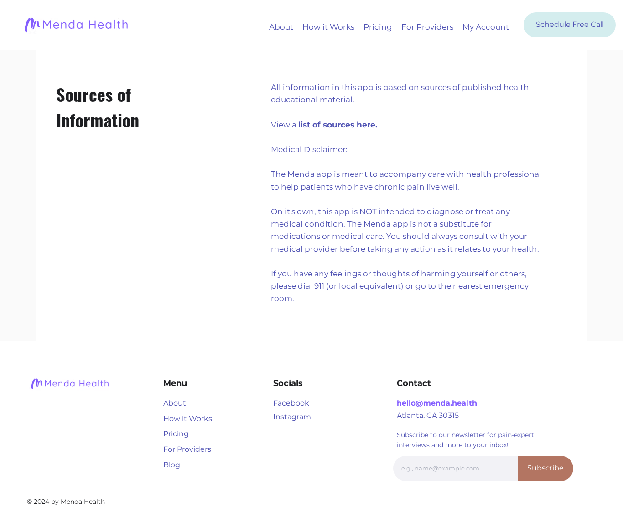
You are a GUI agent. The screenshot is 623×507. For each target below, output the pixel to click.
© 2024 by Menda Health (66, 501)
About (174, 403)
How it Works (187, 418)
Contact (414, 383)
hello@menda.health (437, 403)
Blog (171, 464)
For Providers (187, 449)
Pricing (176, 433)
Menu (175, 383)
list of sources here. (337, 124)
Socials (288, 383)
